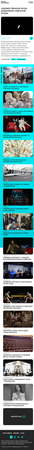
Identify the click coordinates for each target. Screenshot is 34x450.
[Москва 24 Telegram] (22, 437)
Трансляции (7, 433)
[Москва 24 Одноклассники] (15, 437)
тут (28, 446)
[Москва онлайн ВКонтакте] (11, 437)
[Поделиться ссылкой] (31, 38)
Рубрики (16, 433)
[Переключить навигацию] (30, 2)
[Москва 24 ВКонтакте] (19, 437)
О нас (22, 433)
